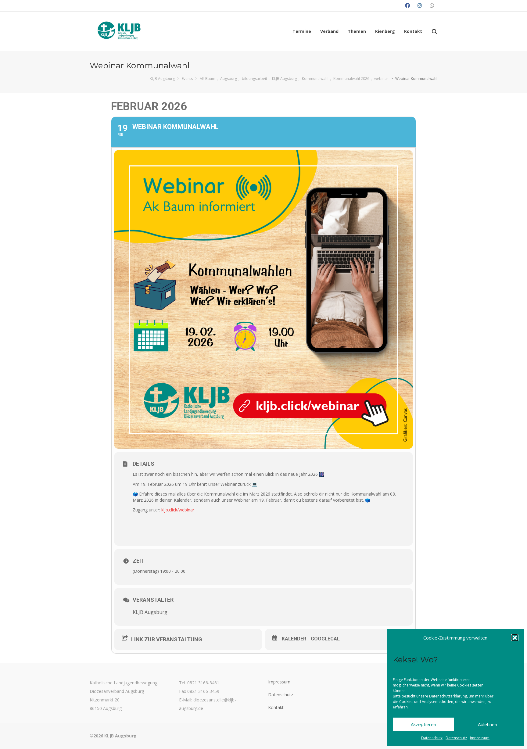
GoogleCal (325, 639)
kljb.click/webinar (177, 510)
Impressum (479, 737)
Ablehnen (487, 724)
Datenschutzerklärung (448, 696)
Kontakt (276, 707)
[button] (515, 638)
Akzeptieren (423, 724)
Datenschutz (432, 737)
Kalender (294, 639)
